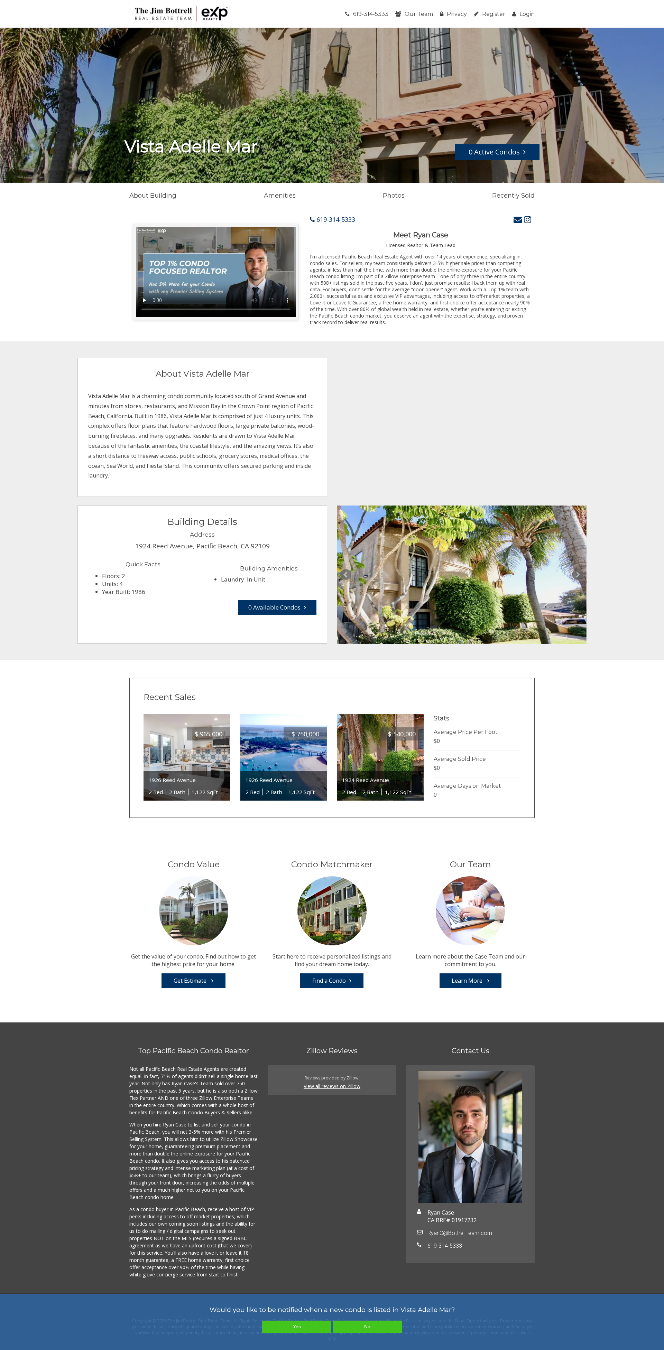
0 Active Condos (494, 152)
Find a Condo (329, 980)
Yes (297, 1326)
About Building (152, 195)
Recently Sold (513, 195)
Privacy (457, 14)
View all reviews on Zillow (332, 1086)
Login (527, 14)
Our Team (419, 14)
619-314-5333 (370, 14)
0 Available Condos (274, 607)
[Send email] (518, 219)
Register (493, 14)
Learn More (468, 980)
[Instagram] (527, 219)
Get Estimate (191, 980)
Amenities (280, 195)
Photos (394, 195)
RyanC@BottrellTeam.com (459, 1233)
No (367, 1326)
